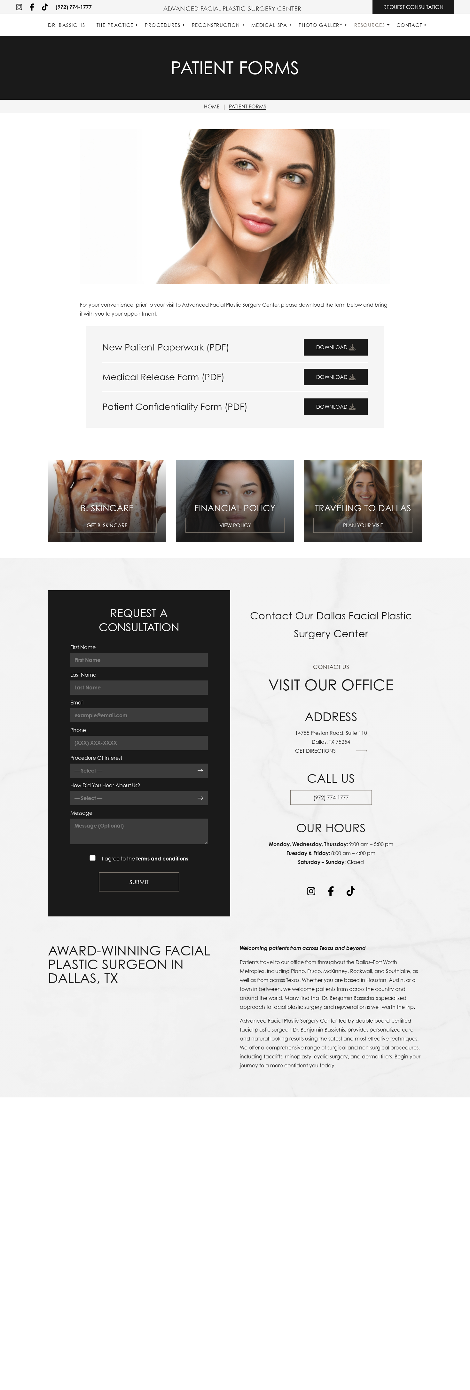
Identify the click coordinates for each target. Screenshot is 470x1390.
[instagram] (19, 7)
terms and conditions (162, 858)
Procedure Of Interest (96, 758)
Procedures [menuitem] (162, 24)
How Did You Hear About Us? (105, 785)
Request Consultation (413, 7)
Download (332, 347)
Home (212, 106)
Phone (78, 730)
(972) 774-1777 (74, 7)
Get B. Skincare (107, 525)
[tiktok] (45, 7)
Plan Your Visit (363, 525)
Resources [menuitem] (369, 24)
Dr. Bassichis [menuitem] (66, 24)
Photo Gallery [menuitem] (321, 24)
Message (81, 813)
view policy (235, 525)
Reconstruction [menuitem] (216, 24)
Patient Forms (247, 106)
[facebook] (32, 7)
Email (76, 702)
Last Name (83, 674)
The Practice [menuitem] (115, 24)
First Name (83, 647)
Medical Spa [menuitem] (269, 24)
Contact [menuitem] (409, 24)
